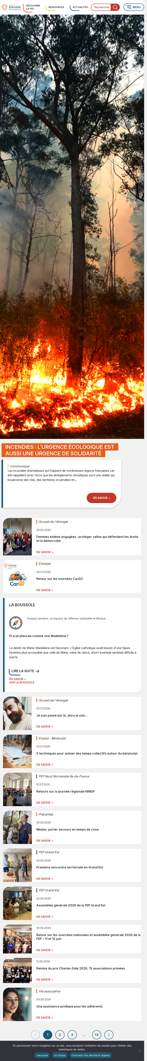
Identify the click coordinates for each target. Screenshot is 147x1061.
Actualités (80, 7)
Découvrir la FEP (33, 7)
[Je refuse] (139, 1051)
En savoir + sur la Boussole (21, 680)
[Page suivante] (109, 1034)
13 (96, 1035)
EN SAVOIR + (101, 497)
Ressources (56, 7)
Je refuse (60, 1055)
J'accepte (42, 1055)
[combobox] (105, 7)
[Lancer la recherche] (115, 7)
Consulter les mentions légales (91, 1055)
